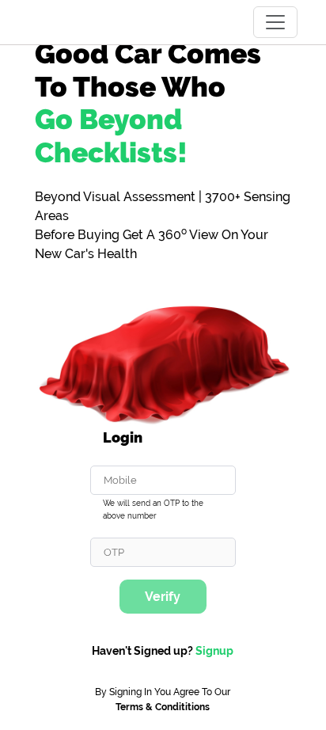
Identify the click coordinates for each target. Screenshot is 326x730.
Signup (214, 650)
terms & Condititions (163, 707)
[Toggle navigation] (275, 22)
